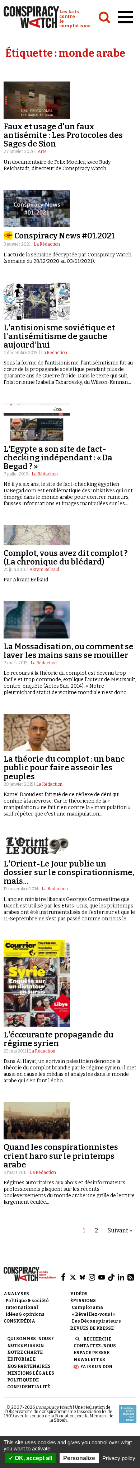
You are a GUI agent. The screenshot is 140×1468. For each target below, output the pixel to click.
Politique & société (27, 1300)
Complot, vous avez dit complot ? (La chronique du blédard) (65, 557)
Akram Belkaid (44, 569)
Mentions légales (30, 1373)
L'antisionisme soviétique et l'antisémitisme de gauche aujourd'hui (59, 336)
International (21, 1307)
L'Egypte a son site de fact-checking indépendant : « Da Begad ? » (58, 457)
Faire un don (96, 1366)
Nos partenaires (29, 1366)
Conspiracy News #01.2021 (64, 236)
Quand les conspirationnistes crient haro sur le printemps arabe (61, 1155)
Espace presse (91, 1352)
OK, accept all (32, 1458)
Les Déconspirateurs (96, 1321)
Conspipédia (19, 1321)
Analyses (16, 1293)
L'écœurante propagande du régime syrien (58, 1039)
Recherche (97, 1339)
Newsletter (89, 1359)
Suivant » (120, 1230)
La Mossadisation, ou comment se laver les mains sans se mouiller (69, 651)
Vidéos (79, 1293)
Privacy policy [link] (118, 1458)
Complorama (87, 1307)
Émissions (83, 1300)
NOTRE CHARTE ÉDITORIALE (25, 1356)
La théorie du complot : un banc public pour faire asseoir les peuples (64, 767)
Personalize (79, 1458)
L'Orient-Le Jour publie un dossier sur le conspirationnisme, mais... (69, 872)
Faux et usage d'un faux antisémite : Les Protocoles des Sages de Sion (63, 135)
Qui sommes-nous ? (30, 1338)
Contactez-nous (95, 1345)
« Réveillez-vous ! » (93, 1314)
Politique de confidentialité (28, 1383)
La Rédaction (47, 244)
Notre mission (25, 1345)
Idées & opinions (25, 1314)
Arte (42, 151)
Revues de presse (92, 1328)
